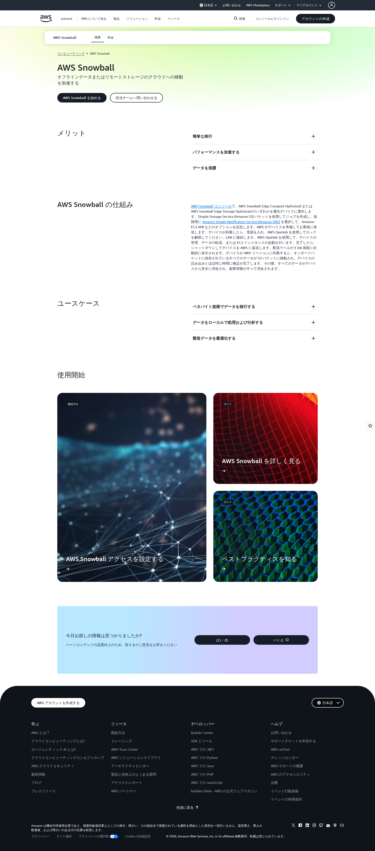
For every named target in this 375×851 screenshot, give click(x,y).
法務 (274, 782)
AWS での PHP (202, 774)
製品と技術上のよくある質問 (133, 774)
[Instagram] (314, 825)
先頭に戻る (185, 807)
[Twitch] (321, 825)
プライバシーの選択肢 (94, 836)
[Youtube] (328, 825)
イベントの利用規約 (286, 799)
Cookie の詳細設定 (138, 836)
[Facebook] (300, 825)
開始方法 (118, 733)
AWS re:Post (280, 749)
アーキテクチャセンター (130, 766)
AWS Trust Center (124, 749)
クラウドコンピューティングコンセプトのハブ (67, 757)
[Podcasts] (335, 825)
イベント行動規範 (285, 791)
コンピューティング (71, 53)
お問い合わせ (281, 733)
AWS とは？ (40, 733)
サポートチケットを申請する (293, 741)
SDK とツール (201, 741)
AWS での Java (202, 766)
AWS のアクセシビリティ (290, 774)
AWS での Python (204, 757)
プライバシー (40, 836)
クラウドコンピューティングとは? (58, 741)
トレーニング (121, 741)
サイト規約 (64, 836)
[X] (293, 825)
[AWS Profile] (331, 5)
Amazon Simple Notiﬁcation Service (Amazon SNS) (241, 222)
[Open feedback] (370, 426)
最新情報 (38, 774)
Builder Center (202, 733)
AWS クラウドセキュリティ (52, 766)
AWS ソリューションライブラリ (136, 757)
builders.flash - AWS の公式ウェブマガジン (224, 791)
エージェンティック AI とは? (53, 749)
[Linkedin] (307, 825)
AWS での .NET (202, 749)
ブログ (36, 782)
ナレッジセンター (285, 757)
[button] (94, 19)
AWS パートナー (124, 791)
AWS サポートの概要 (287, 766)
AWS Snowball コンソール (211, 206)
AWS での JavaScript (206, 782)
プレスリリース (43, 791)
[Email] (342, 825)
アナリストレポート (126, 782)
